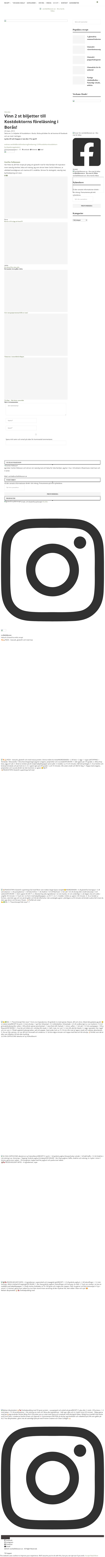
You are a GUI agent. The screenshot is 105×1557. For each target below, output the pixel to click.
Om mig (41, 3)
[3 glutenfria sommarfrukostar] (79, 39)
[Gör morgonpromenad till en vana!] (36, 291)
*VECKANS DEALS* (18, 3)
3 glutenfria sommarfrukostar (94, 38)
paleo (10, 147)
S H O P (55, 3)
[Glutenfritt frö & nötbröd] (79, 70)
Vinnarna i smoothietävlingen (14, 356)
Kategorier (31, 3)
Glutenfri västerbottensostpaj (94, 48)
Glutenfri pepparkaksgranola (94, 58)
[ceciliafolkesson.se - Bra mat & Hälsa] (86, 171)
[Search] (100, 3)
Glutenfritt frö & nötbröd (94, 68)
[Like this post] (20, 150)
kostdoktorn (44, 144)
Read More (94, 1556)
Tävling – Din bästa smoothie (14, 400)
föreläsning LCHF (34, 144)
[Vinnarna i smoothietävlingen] (36, 335)
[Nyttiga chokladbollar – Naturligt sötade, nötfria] (79, 80)
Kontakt (64, 3)
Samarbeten (74, 3)
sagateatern (16, 147)
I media (48, 3)
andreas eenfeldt (10, 144)
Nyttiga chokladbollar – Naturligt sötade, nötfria (93, 81)
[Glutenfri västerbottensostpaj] (79, 50)
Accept (87, 1556)
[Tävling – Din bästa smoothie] (36, 379)
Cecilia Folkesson (12, 162)
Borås (18, 144)
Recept (6, 3)
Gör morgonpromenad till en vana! (16, 313)
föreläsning (24, 144)
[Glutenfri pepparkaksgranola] (79, 60)
